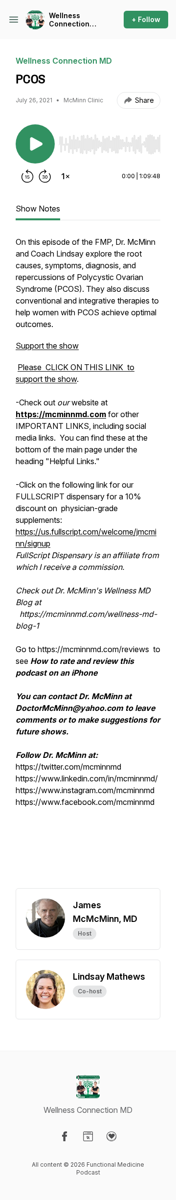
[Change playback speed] (65, 176)
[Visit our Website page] (88, 1136)
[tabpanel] (88, 562)
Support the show (47, 346)
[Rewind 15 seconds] (27, 176)
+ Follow (146, 19)
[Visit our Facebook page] (64, 1136)
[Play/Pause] (35, 144)
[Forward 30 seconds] (45, 176)
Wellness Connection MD (69, 19)
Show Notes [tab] (38, 208)
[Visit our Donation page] (111, 1136)
